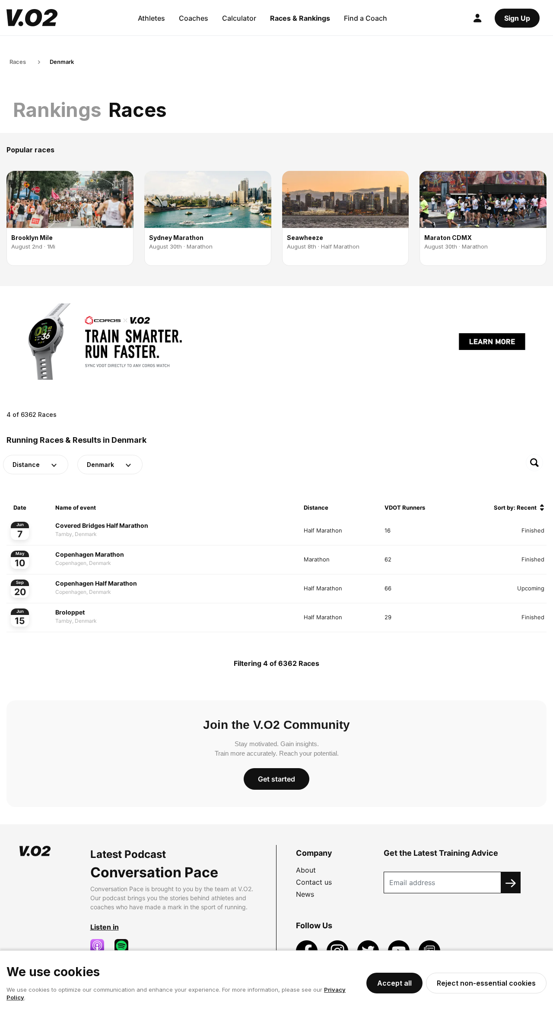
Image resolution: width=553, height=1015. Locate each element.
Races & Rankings (300, 18)
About (306, 870)
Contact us (314, 882)
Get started (276, 779)
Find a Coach (365, 18)
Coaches (193, 18)
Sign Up (517, 18)
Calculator (239, 18)
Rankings (57, 110)
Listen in (104, 927)
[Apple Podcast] (100, 946)
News (305, 894)
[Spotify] (124, 946)
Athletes (151, 18)
